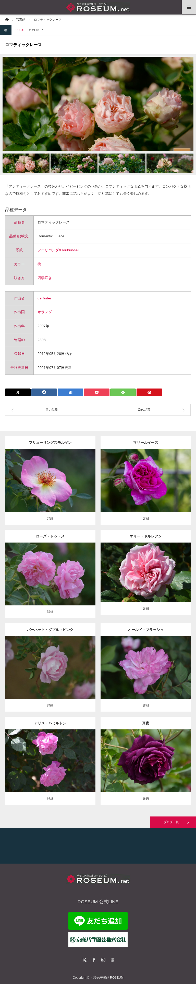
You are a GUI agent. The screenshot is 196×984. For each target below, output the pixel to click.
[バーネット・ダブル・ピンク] (50, 676)
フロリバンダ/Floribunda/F (59, 250)
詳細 (50, 518)
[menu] (189, 7)
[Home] (6, 19)
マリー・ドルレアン (146, 536)
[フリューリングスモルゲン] (50, 489)
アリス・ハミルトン (50, 723)
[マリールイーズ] (146, 487)
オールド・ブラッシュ (146, 630)
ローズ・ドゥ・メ (50, 536)
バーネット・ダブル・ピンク (50, 630)
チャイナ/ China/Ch (148, 663)
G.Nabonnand (161, 568)
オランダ (45, 312)
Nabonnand (71, 757)
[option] (98, 104)
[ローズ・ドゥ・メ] (50, 581)
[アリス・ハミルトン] (50, 768)
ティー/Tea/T (142, 568)
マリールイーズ (145, 442)
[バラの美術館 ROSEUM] (98, 7)
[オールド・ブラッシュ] (146, 674)
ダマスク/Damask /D (152, 476)
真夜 (145, 723)
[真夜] (146, 768)
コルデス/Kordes (64, 478)
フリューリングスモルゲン (50, 442)
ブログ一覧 (171, 822)
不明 (71, 570)
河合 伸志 (171, 757)
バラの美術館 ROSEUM (107, 977)
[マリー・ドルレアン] (146, 579)
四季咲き (45, 278)
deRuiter (44, 298)
